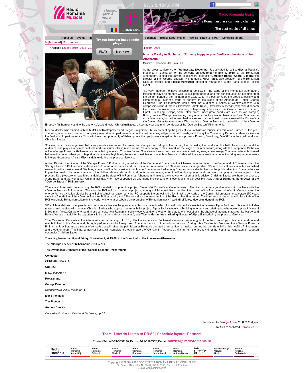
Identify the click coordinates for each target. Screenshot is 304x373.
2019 (75, 47)
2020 (66, 47)
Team (106, 334)
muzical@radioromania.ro (189, 341)
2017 (91, 47)
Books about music (172, 37)
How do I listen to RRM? (204, 37)
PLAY (103, 51)
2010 (149, 47)
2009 (157, 47)
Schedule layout (232, 37)
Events (81, 37)
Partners (194, 334)
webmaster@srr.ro (156, 368)
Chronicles (70, 42)
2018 (83, 47)
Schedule (150, 37)
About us (67, 37)
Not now (122, 51)
